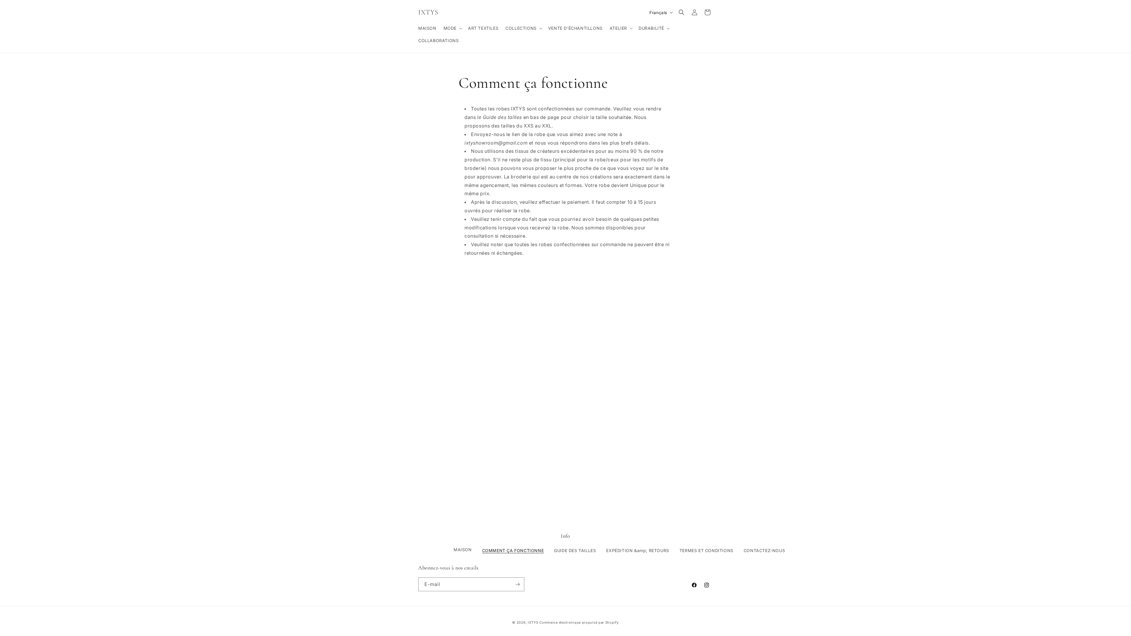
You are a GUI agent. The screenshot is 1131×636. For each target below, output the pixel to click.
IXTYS (533, 622)
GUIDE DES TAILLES (575, 550)
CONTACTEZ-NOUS (764, 550)
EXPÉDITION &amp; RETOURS (637, 550)
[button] (452, 28)
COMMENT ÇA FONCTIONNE (513, 550)
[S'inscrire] (517, 584)
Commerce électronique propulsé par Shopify (579, 622)
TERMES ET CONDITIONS (706, 550)
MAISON (463, 549)
